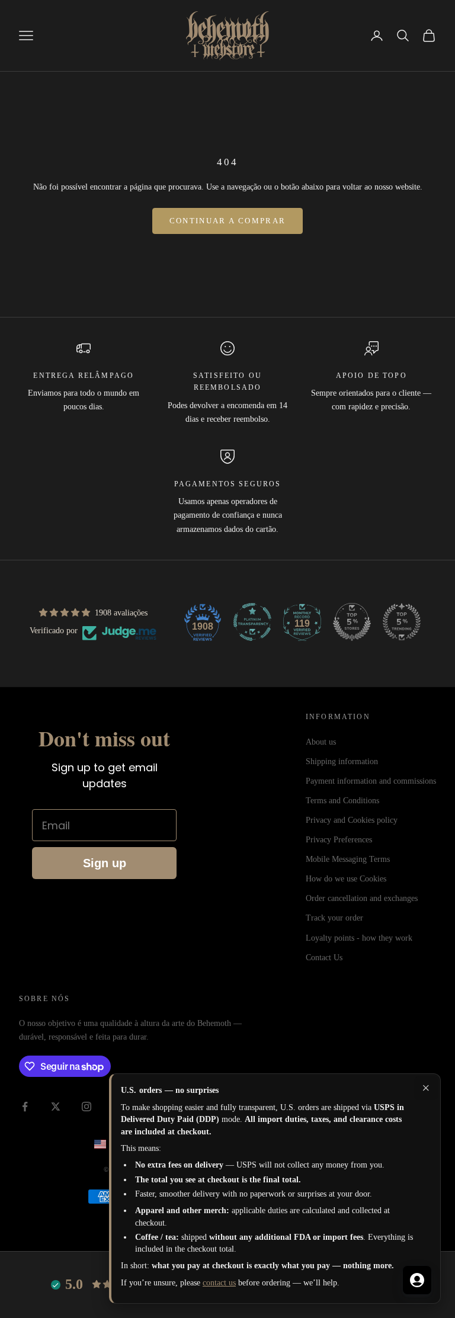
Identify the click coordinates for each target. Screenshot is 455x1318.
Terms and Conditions (342, 800)
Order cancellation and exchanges (362, 898)
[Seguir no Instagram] (86, 1106)
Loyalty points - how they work (359, 938)
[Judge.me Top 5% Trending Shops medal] (402, 622)
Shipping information (342, 761)
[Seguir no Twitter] (56, 1106)
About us (321, 741)
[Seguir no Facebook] (25, 1106)
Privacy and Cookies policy (352, 820)
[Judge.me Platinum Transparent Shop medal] (252, 622)
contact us (219, 1282)
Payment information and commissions (371, 781)
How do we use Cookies (346, 878)
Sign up (104, 863)
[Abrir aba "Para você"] (417, 1280)
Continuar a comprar (227, 220)
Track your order (334, 917)
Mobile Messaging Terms (348, 859)
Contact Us (324, 957)
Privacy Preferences (339, 839)
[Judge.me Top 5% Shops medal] (352, 622)
